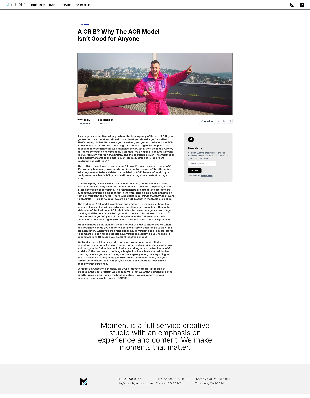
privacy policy (207, 176)
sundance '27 (82, 4)
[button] (53, 4)
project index (38, 4)
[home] (15, 5)
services (67, 4)
